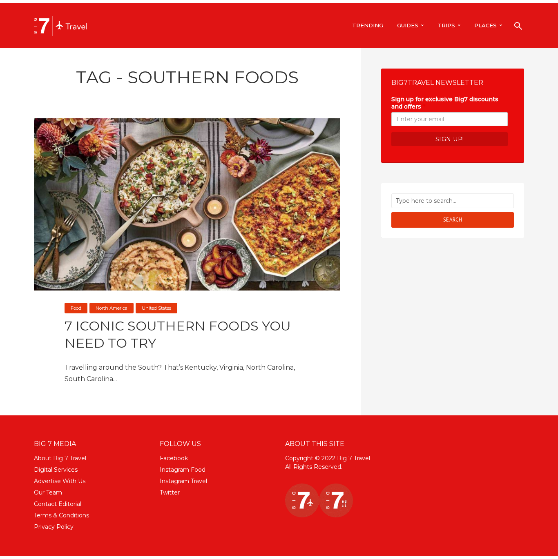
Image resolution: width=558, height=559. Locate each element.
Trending (367, 25)
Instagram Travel (183, 481)
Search (452, 219)
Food (76, 308)
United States (156, 308)
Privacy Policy (54, 526)
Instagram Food (182, 469)
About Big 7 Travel (60, 458)
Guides (407, 25)
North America (111, 308)
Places (485, 25)
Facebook (174, 458)
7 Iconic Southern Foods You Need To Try (178, 334)
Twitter (170, 492)
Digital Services (56, 469)
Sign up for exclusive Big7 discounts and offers (444, 102)
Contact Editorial (57, 504)
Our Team (48, 492)
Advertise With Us (59, 481)
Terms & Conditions (61, 515)
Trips (446, 25)
